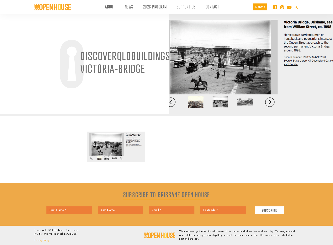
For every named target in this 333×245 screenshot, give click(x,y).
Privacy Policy (41, 240)
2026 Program (155, 7)
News (129, 7)
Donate (260, 6)
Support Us (186, 7)
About (110, 7)
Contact (212, 7)
